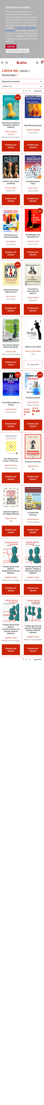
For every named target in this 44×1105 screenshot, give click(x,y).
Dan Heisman (11, 242)
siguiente (38, 91)
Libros (24, 71)
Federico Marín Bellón (33, 351)
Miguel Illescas (33, 466)
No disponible (33, 364)
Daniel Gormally (33, 402)
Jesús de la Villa (33, 241)
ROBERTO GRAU (11, 577)
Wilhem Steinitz (33, 298)
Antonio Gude (11, 351)
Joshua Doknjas (11, 409)
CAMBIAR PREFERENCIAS (17, 51)
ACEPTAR (11, 47)
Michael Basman (33, 519)
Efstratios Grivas (11, 465)
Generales (9, 75)
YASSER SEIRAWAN (33, 130)
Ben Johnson (11, 296)
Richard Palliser (11, 188)
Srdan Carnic (33, 188)
